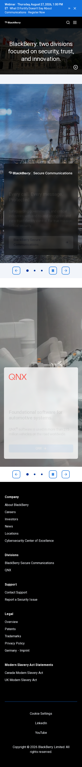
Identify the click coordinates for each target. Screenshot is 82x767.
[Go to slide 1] (27, 270)
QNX (38, 456)
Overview (11, 622)
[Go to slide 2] (34, 270)
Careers (10, 512)
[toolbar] (34, 270)
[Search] (68, 22)
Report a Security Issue (21, 599)
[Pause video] (74, 66)
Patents (10, 629)
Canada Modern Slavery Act (24, 673)
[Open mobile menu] (74, 22)
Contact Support (16, 592)
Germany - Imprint (17, 650)
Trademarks (13, 636)
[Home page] (28, 22)
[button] (41, 51)
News (9, 526)
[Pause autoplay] (53, 271)
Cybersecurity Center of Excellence (29, 541)
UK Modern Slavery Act (21, 680)
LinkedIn (41, 723)
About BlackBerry (17, 505)
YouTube (41, 733)
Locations (12, 533)
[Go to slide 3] (41, 270)
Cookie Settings (41, 713)
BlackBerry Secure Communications (27, 250)
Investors (11, 519)
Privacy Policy (15, 643)
